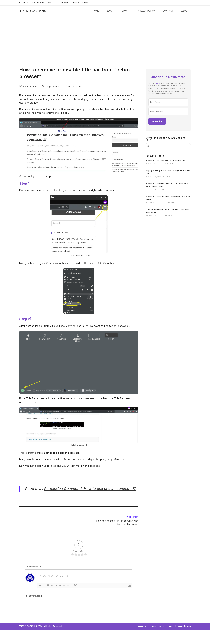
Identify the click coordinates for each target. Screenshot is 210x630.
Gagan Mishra (53, 86)
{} (72, 585)
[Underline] (48, 585)
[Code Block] (68, 585)
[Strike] (52, 585)
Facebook (24, 3)
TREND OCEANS (32, 11)
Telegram (62, 3)
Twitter (50, 3)
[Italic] (44, 585)
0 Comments (74, 86)
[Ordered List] (56, 585)
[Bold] (40, 585)
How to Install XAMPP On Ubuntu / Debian (165, 160)
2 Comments (168, 164)
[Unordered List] (60, 585)
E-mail (85, 3)
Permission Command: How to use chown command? (90, 488)
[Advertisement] (105, 38)
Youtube (75, 3)
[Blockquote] (64, 585)
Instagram (38, 3)
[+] (75, 585)
